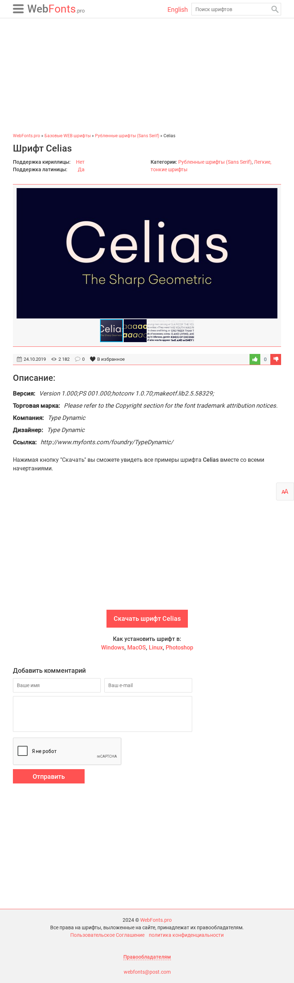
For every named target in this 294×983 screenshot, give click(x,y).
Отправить (49, 776)
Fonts (56, 9)
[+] (255, 359)
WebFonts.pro (156, 920)
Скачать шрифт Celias (147, 618)
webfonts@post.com (147, 972)
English (177, 9)
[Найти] (275, 9)
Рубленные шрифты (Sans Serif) (215, 162)
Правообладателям (147, 957)
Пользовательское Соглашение (107, 935)
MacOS (136, 647)
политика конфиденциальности (186, 935)
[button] (271, 253)
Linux (156, 647)
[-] (275, 359)
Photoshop (179, 647)
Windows (112, 647)
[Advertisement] (147, 75)
